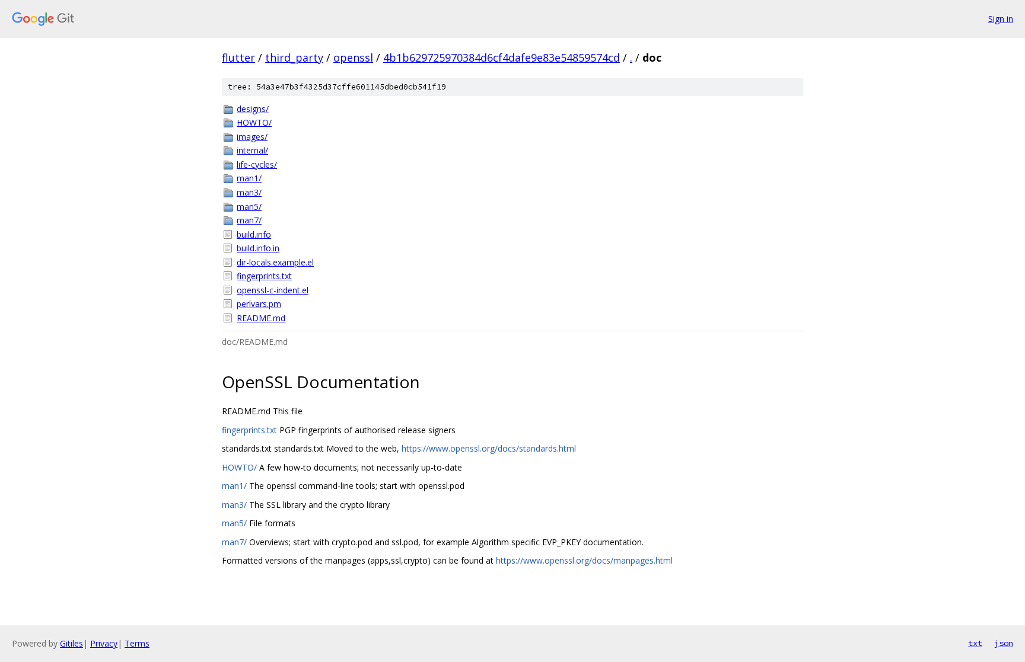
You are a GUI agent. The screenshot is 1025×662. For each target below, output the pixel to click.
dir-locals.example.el (275, 262)
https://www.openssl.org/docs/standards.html (489, 448)
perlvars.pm (259, 303)
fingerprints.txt (264, 276)
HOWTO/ (254, 122)
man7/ (249, 220)
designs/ (253, 108)
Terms (137, 643)
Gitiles (71, 643)
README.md (261, 318)
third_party (294, 57)
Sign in (1000, 18)
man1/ (249, 178)
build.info (254, 234)
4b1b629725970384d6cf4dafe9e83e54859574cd (501, 57)
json (1003, 643)
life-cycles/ (257, 164)
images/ (252, 136)
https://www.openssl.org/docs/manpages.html (584, 560)
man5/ (249, 206)
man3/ (249, 192)
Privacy (103, 643)
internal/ (252, 150)
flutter (238, 57)
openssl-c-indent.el (272, 290)
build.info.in (258, 248)
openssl (353, 57)
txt (975, 643)
